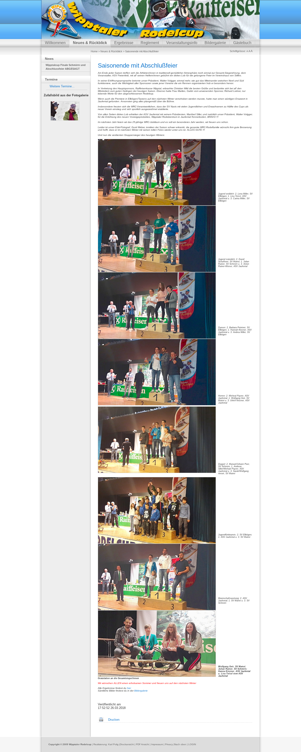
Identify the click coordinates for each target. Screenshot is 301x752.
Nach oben (180, 744)
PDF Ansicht (142, 744)
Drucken (113, 719)
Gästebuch (242, 43)
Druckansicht (127, 744)
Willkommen (55, 43)
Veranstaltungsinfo (181, 43)
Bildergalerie (215, 43)
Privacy (169, 744)
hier (129, 688)
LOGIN (192, 744)
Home (94, 51)
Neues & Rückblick (90, 43)
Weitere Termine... (62, 86)
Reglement (150, 43)
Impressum (157, 744)
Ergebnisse (123, 43)
